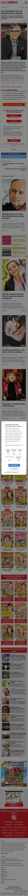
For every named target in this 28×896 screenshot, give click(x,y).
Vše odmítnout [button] (14, 468)
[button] (14, 446)
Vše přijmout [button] (14, 465)
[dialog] (14, 448)
